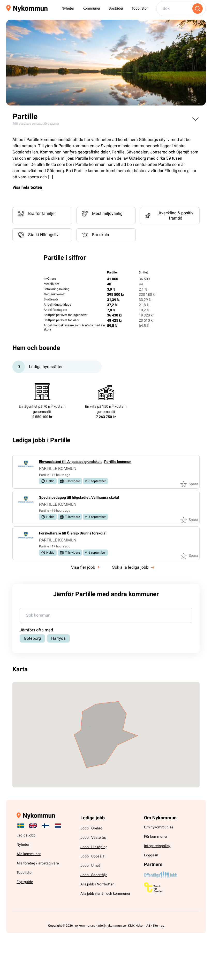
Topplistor (140, 8)
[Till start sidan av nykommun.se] (27, 8)
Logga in (151, 855)
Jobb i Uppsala (92, 856)
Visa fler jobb (85, 567)
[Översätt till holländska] (58, 825)
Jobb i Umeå (90, 865)
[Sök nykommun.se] (197, 8)
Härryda (58, 638)
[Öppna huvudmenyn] (195, 119)
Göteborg (32, 638)
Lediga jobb (26, 835)
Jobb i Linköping (94, 847)
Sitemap (158, 925)
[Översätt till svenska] (21, 825)
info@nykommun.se (111, 925)
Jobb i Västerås (93, 837)
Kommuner (91, 8)
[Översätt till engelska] (33, 825)
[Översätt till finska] (45, 825)
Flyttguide (25, 882)
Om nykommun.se (158, 827)
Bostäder (116, 8)
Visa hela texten (27, 187)
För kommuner (156, 836)
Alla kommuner (29, 854)
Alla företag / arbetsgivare (38, 863)
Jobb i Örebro (91, 828)
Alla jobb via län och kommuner (105, 893)
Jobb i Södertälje (93, 875)
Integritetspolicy (157, 846)
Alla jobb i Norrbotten (97, 884)
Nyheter (68, 8)
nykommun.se (85, 925)
